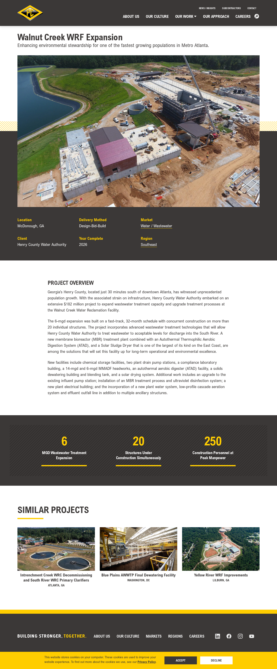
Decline (216, 660)
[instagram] (240, 636)
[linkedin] (217, 636)
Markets (154, 636)
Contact (251, 8)
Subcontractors (231, 8)
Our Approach (216, 16)
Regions (175, 636)
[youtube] (251, 636)
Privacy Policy (146, 662)
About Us (131, 16)
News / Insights (207, 8)
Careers (243, 16)
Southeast (149, 244)
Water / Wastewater (156, 225)
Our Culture (157, 16)
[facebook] (229, 636)
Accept (181, 660)
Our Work (184, 16)
